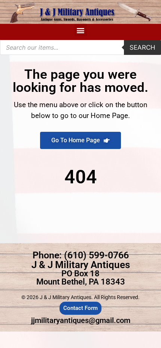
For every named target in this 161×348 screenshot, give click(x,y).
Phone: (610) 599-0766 (81, 255)
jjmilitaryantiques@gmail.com (80, 320)
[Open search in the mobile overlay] (80, 47)
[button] (81, 30)
